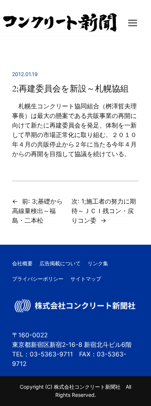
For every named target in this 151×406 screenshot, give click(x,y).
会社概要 (22, 263)
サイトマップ (85, 279)
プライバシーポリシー (37, 279)
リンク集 (98, 263)
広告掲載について (60, 263)
